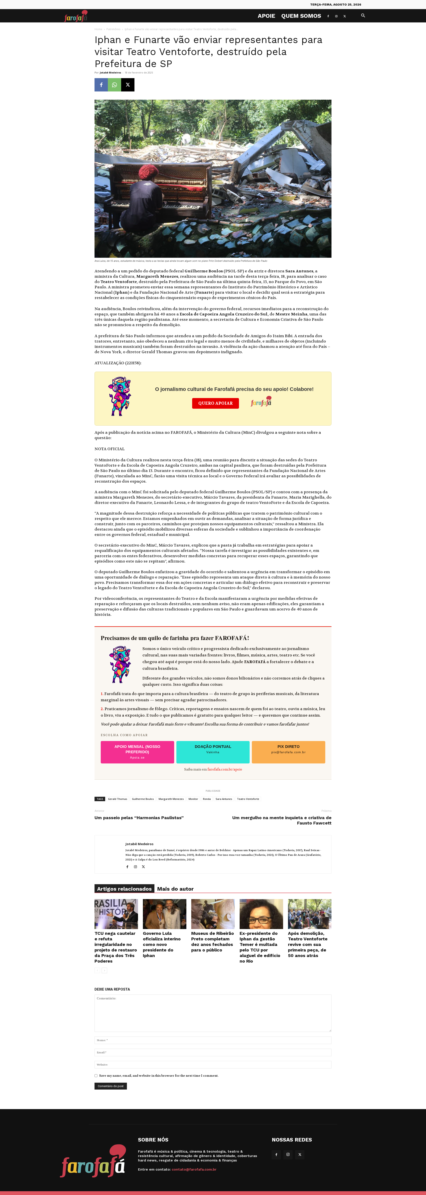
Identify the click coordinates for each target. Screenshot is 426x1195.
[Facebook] (328, 15)
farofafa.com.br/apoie (224, 769)
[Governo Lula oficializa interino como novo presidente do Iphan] (164, 914)
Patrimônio (113, 29)
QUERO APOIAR (215, 403)
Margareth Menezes (171, 799)
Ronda (207, 799)
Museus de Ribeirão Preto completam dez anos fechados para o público (212, 942)
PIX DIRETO (288, 749)
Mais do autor (175, 889)
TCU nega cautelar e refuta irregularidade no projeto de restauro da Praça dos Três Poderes (116, 947)
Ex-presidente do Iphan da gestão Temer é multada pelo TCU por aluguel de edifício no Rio (260, 947)
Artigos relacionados (124, 889)
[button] (363, 16)
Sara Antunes (224, 799)
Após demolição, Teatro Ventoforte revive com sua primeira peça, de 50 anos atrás (307, 944)
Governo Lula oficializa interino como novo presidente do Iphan (162, 944)
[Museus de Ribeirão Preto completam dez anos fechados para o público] (213, 914)
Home (98, 29)
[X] (344, 15)
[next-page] (104, 970)
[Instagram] (336, 15)
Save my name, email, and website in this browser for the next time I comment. (158, 1076)
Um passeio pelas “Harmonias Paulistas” (139, 817)
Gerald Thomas (117, 799)
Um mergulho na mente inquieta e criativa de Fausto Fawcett (281, 820)
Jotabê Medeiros (110, 72)
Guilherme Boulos (143, 799)
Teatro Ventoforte (248, 799)
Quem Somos (301, 15)
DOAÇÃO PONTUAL (213, 749)
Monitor (193, 799)
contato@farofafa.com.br (194, 1169)
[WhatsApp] (114, 84)
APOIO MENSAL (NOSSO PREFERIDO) (137, 752)
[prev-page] (97, 970)
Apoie (266, 15)
